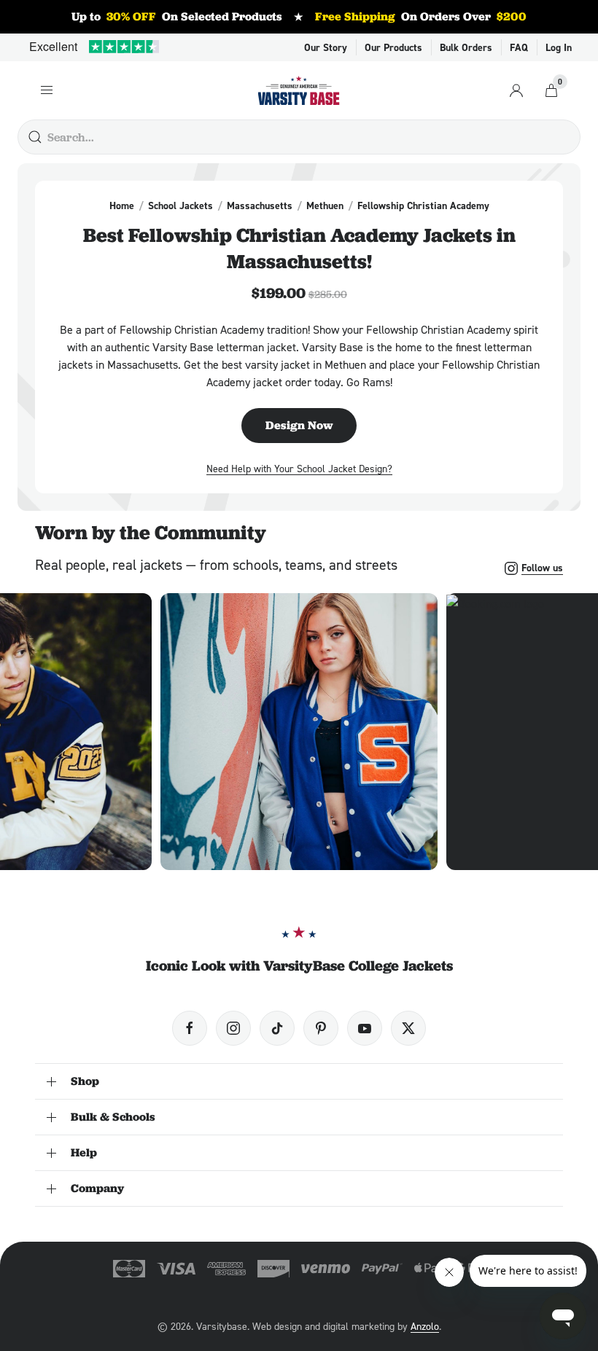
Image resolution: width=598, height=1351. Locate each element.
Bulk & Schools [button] (113, 1116)
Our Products (393, 47)
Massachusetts (259, 205)
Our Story (325, 47)
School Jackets (180, 205)
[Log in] (516, 90)
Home (121, 205)
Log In (558, 47)
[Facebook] (189, 1028)
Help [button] (84, 1152)
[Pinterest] (320, 1028)
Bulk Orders (466, 47)
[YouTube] (364, 1028)
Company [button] (97, 1188)
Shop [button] (85, 1081)
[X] (408, 1028)
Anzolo (425, 1326)
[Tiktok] (277, 1028)
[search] (35, 137)
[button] (299, 731)
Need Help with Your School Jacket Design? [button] (299, 468)
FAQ (519, 47)
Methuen (324, 205)
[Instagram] (233, 1028)
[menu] (46, 90)
